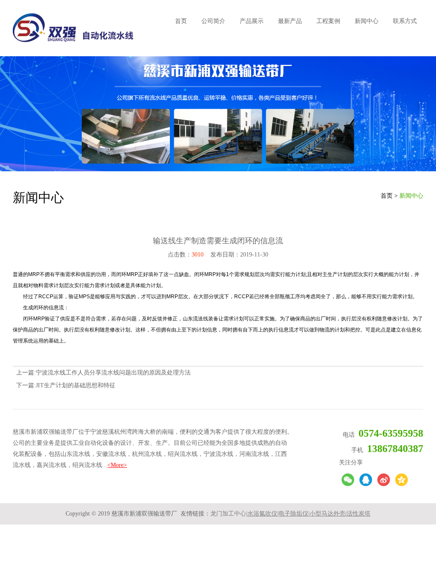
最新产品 (290, 21)
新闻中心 (367, 21)
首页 (181, 21)
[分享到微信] (347, 479)
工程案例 (328, 21)
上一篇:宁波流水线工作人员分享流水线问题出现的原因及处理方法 (103, 372)
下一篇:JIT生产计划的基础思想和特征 (65, 385)
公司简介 (213, 21)
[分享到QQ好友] (365, 479)
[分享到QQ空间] (401, 479)
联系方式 (405, 21)
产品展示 (252, 21)
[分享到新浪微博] (383, 479)
